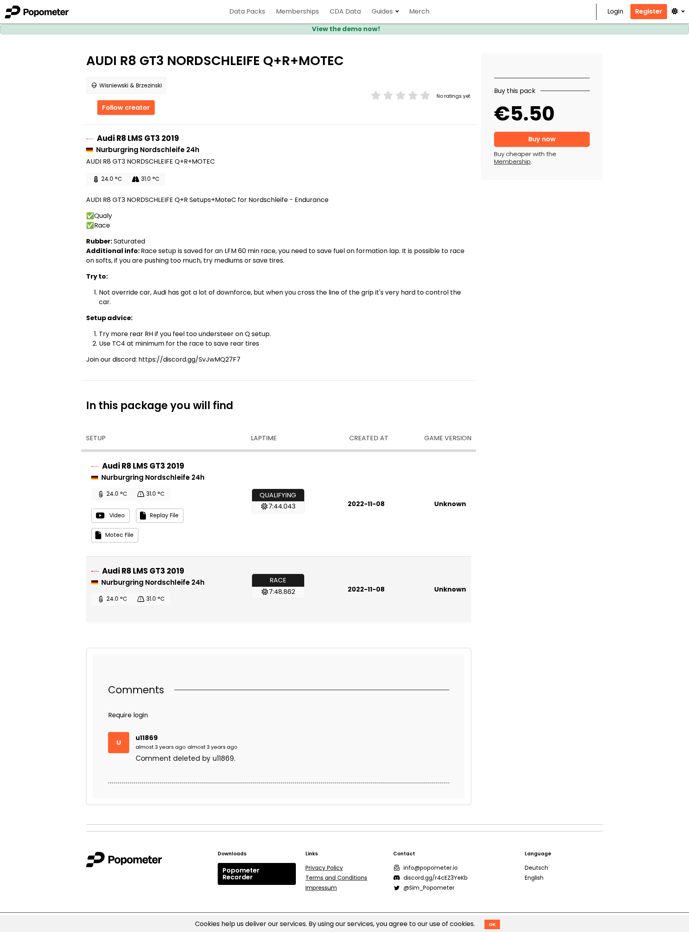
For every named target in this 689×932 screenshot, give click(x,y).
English (534, 878)
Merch (419, 12)
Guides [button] (382, 12)
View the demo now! (346, 29)
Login (615, 12)
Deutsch (536, 868)
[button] (677, 11)
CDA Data (345, 12)
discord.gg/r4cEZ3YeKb (436, 878)
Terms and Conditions (336, 878)
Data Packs (247, 12)
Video (117, 515)
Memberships (297, 12)
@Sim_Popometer (429, 888)
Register (648, 11)
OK (492, 924)
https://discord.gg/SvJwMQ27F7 (189, 359)
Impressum (321, 888)
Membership (512, 161)
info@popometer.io (431, 868)
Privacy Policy (324, 868)
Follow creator (126, 107)
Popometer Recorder (241, 874)
